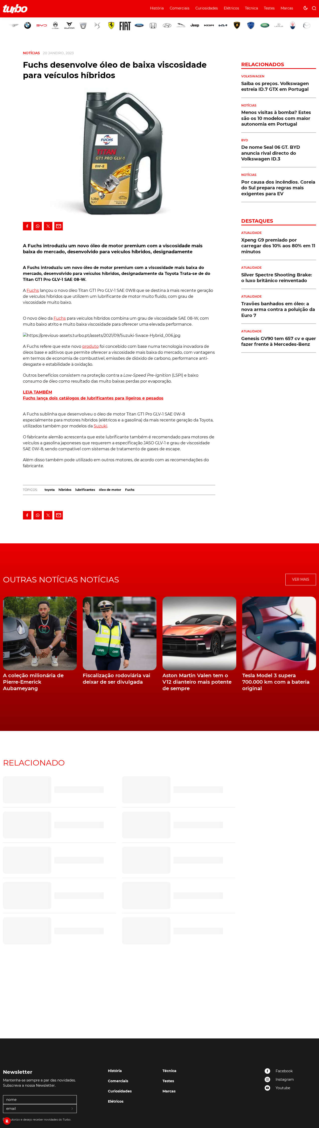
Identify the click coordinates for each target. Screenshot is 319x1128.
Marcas (287, 8)
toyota (50, 490)
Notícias (31, 53)
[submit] (72, 1109)
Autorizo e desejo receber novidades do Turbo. (39, 1119)
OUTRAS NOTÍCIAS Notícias (61, 579)
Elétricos (231, 8)
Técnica (251, 8)
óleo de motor (110, 490)
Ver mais (300, 579)
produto (90, 346)
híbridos (65, 490)
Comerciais (179, 8)
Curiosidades (206, 8)
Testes (269, 8)
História (157, 8)
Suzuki (100, 426)
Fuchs (33, 290)
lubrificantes (85, 490)
